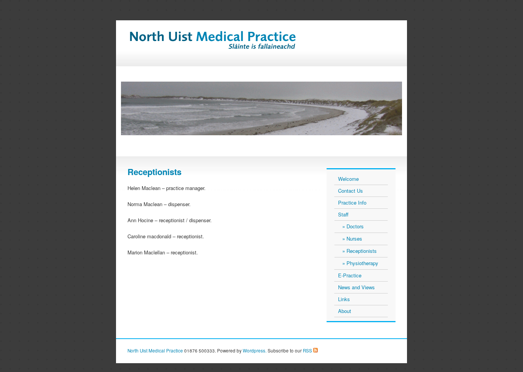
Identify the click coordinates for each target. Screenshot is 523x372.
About (344, 311)
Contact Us (350, 190)
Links (344, 299)
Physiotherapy (362, 263)
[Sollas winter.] (261, 108)
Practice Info (352, 202)
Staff (343, 214)
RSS (307, 350)
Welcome (348, 178)
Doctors (355, 226)
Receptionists (361, 250)
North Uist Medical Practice (155, 350)
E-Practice (349, 275)
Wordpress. (254, 350)
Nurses (354, 238)
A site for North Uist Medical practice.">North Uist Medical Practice (231, 44)
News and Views (356, 287)
